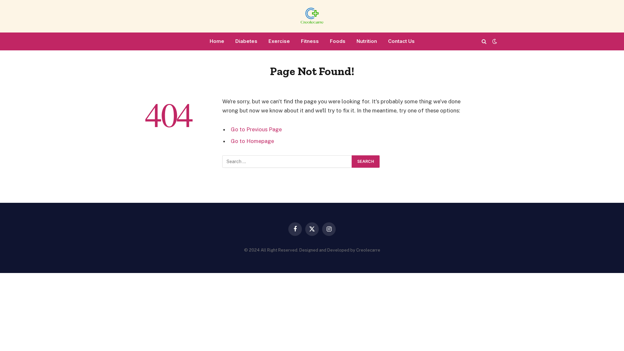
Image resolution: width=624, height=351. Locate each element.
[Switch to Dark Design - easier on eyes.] (494, 41)
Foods (337, 41)
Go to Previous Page (256, 129)
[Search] (484, 41)
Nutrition (367, 41)
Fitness (310, 41)
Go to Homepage (252, 141)
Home (217, 41)
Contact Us (401, 41)
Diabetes (246, 41)
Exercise (279, 41)
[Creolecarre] (312, 16)
